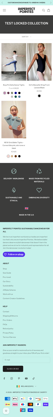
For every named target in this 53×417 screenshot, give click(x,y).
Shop (5, 269)
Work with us (8, 294)
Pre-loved (7, 277)
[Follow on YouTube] (26, 378)
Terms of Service (9, 337)
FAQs (5, 324)
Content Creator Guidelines (14, 298)
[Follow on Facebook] (4, 378)
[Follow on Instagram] (11, 378)
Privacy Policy (8, 333)
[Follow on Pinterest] (19, 378)
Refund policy (8, 328)
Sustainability (8, 286)
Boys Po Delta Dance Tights (13, 85)
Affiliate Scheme (9, 290)
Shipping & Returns (10, 316)
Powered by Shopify (38, 392)
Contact (6, 311)
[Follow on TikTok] (33, 378)
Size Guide (7, 273)
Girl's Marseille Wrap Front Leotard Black (39, 86)
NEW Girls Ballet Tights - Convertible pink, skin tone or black (14, 145)
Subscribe (13, 369)
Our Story (6, 281)
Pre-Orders (7, 320)
